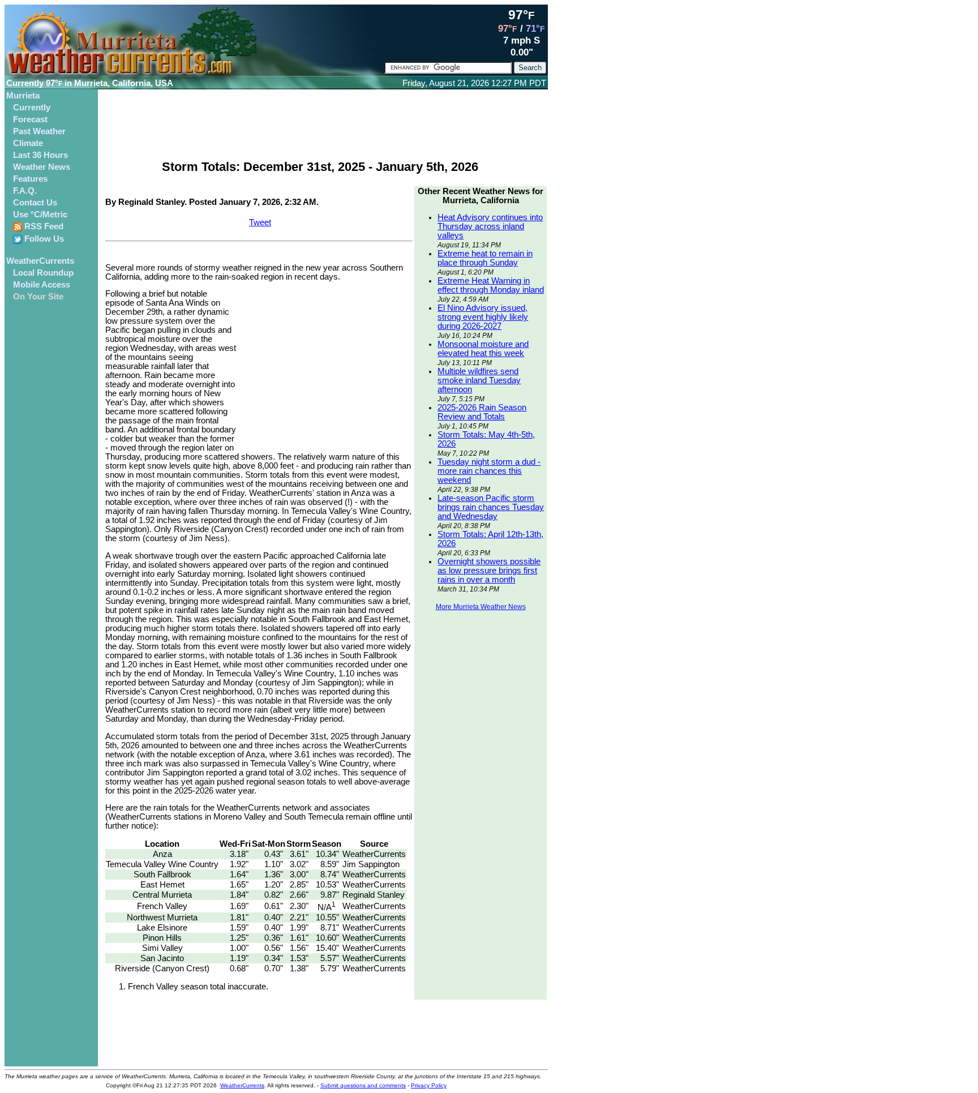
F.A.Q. (25, 190)
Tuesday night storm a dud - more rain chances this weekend (489, 471)
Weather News (41, 167)
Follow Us (43, 238)
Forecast (30, 119)
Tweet (260, 222)
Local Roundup (43, 272)
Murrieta (23, 95)
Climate (28, 143)
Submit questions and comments (363, 1085)
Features (30, 178)
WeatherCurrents (40, 260)
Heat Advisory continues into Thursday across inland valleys (490, 226)
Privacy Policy (429, 1085)
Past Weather (39, 131)
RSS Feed (42, 226)
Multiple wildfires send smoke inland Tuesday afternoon (479, 380)
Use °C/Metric (40, 214)
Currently (31, 107)
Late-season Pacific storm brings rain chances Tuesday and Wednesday (490, 507)
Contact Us (35, 202)
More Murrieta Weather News (481, 607)
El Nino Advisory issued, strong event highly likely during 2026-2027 (482, 317)
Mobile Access (41, 284)
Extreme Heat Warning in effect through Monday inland (490, 285)
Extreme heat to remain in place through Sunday (485, 258)
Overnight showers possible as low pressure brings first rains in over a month (489, 570)
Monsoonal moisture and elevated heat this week (483, 349)
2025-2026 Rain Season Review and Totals (481, 412)
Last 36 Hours (40, 155)
